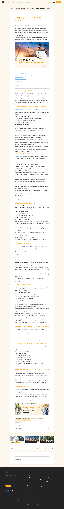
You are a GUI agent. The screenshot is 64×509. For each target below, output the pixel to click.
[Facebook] (8, 490)
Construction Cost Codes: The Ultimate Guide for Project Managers (31, 445)
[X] (10, 490)
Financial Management (40, 8)
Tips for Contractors (30, 8)
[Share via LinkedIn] (19, 425)
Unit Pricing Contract (18, 420)
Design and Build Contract (26, 420)
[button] (52, 8)
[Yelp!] (12, 490)
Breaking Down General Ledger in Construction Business (15, 445)
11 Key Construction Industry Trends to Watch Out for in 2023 (47, 445)
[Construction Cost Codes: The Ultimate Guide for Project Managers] (32, 439)
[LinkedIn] (6, 490)
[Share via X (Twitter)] (17, 425)
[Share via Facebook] (15, 425)
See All (53, 433)
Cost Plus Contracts (18, 418)
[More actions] (48, 15)
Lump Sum (32, 418)
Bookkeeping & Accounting (20, 8)
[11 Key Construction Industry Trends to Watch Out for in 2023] (47, 439)
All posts (11, 8)
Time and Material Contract (40, 418)
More (48, 8)
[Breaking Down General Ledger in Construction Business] (17, 439)
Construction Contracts (26, 418)
